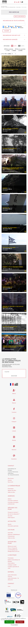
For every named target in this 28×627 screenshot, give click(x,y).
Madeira (5, 188)
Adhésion (11, 496)
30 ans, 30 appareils (12, 548)
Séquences (6, 27)
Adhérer (9, 498)
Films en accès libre (20, 49)
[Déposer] (17, 2)
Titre (5, 26)
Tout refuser (20, 622)
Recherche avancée (14, 39)
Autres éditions (11, 563)
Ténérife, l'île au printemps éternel (13, 266)
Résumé (11, 26)
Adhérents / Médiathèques (14, 534)
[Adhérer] (15, 2)
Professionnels (11, 536)
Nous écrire (10, 482)
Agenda (9, 524)
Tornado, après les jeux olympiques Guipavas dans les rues (13, 346)
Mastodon (14, 449)
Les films (11, 529)
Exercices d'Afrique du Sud (10, 69)
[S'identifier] (18, 2)
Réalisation (19, 26)
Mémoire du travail (12, 546)
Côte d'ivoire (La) (7, 287)
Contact (11, 465)
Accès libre (10, 532)
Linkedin (14, 431)
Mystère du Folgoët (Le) (10, 148)
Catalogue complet (12, 564)
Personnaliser (14, 624)
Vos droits (10, 515)
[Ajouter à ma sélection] (25, 73)
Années (21, 27)
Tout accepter (9, 622)
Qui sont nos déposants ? (13, 514)
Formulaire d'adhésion (13, 500)
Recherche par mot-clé (14, 35)
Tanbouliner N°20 (7, 89)
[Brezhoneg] (22, 2)
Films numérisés (9, 49)
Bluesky (14, 440)
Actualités (12, 521)
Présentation (11, 488)
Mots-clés (14, 27)
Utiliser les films (11, 492)
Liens (9, 586)
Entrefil (11, 572)
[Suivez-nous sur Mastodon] (14, 446)
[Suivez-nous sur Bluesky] (14, 437)
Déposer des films (12, 490)
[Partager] (20, 2)
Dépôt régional (11, 517)
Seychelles (6, 207)
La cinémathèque (14, 485)
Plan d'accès (11, 478)
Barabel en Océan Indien (10, 227)
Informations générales (13, 526)
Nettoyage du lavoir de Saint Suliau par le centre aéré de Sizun (13, 168)
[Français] (11, 384)
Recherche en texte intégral (14, 21)
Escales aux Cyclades (9, 247)
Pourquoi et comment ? (13, 512)
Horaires (10, 480)
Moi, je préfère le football (11, 128)
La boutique (12, 555)
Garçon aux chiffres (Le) (10, 326)
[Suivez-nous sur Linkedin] (14, 428)
